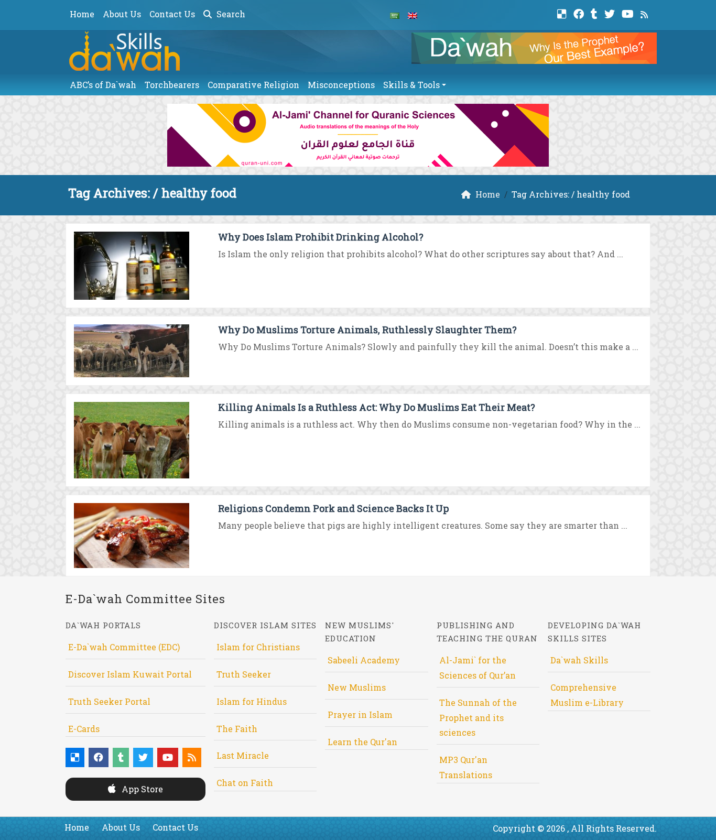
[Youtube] (629, 13)
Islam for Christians (258, 646)
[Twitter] (610, 13)
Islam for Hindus (251, 701)
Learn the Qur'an (362, 741)
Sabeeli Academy (364, 660)
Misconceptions (341, 84)
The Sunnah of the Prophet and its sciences (478, 717)
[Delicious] (563, 13)
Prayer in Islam (360, 714)
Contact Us (172, 13)
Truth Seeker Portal (109, 701)
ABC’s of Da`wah (103, 84)
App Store (141, 788)
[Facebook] (580, 13)
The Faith (236, 728)
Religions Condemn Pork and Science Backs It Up (333, 508)
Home (82, 13)
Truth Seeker (243, 674)
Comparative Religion (253, 84)
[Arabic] (395, 14)
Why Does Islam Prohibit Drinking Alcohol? (321, 237)
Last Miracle (242, 755)
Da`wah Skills (579, 660)
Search (229, 13)
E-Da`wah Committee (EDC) (124, 646)
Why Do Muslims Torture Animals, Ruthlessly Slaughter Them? (367, 329)
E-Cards (84, 728)
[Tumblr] (595, 13)
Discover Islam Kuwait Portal (130, 674)
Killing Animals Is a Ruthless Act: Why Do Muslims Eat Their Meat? (376, 407)
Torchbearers (172, 84)
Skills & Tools (411, 84)
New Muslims (357, 687)
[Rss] (645, 13)
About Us (122, 13)
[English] (412, 14)
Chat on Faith (244, 782)
